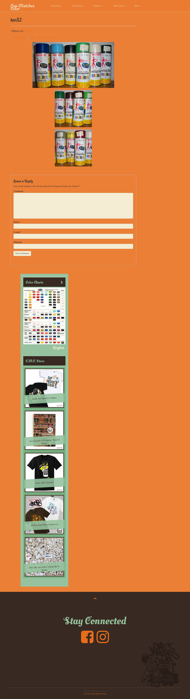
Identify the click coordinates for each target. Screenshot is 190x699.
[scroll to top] (95, 598)
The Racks (77, 5)
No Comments (44, 37)
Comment (18, 191)
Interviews (56, 5)
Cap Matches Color (22, 7)
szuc (32, 37)
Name (16, 222)
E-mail (17, 232)
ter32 (27, 31)
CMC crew (119, 5)
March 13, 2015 (19, 37)
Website (18, 242)
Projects (97, 5)
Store (137, 5)
